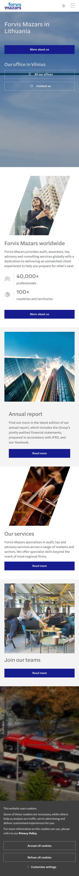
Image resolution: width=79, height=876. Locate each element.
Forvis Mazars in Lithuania (26, 27)
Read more (39, 453)
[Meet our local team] (39, 739)
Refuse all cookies (39, 857)
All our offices (44, 74)
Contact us (43, 86)
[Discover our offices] (39, 762)
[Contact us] (39, 715)
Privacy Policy (28, 833)
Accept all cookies (39, 845)
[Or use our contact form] (39, 785)
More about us (39, 49)
